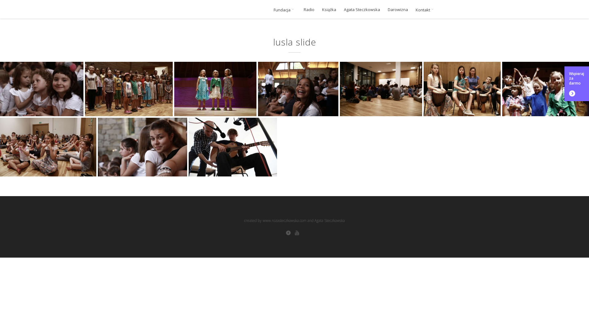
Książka (329, 9)
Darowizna (398, 9)
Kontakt (423, 10)
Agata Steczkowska (362, 9)
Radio (309, 9)
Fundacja (282, 10)
